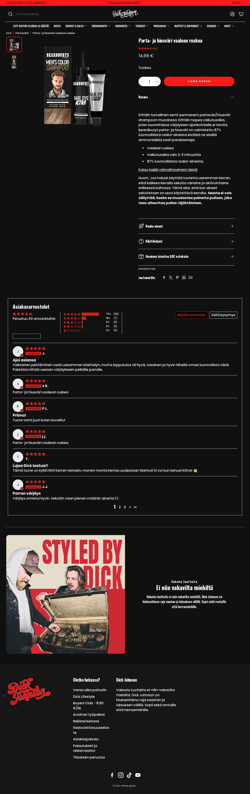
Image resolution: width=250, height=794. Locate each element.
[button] (46, 14)
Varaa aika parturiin (123, 3)
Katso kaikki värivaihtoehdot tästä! (167, 169)
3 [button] (125, 507)
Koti (8, 33)
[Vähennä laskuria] (142, 81)
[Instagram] (120, 775)
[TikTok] (129, 775)
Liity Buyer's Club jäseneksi (26, 3)
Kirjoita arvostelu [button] (191, 315)
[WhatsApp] (184, 277)
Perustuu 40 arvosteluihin (34, 318)
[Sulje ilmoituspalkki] (246, 3)
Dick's (236, 3)
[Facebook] (164, 277)
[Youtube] (138, 775)
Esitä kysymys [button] (223, 315)
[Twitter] (170, 277)
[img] (35, 348)
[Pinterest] (177, 277)
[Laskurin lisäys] (157, 81)
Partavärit (22, 33)
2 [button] (120, 507)
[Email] (190, 277)
